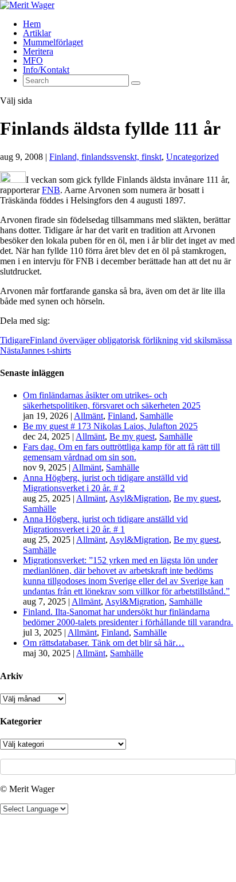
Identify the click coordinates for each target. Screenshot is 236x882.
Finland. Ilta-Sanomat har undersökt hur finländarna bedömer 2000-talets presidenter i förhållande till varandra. (128, 617)
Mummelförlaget (53, 42)
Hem (32, 24)
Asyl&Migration (139, 498)
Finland (121, 416)
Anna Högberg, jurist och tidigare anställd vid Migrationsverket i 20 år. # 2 (105, 483)
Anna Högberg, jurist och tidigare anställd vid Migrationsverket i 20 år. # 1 (105, 524)
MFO (33, 60)
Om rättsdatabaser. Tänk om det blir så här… (103, 643)
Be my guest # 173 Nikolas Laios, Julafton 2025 (110, 426)
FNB (51, 190)
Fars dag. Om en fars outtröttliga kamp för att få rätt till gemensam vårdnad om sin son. (121, 452)
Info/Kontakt (46, 70)
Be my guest (132, 436)
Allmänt (88, 416)
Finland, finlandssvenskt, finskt (105, 157)
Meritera (38, 51)
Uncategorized (192, 157)
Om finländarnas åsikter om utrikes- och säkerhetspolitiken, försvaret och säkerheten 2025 (111, 400)
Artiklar (37, 33)
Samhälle (156, 416)
